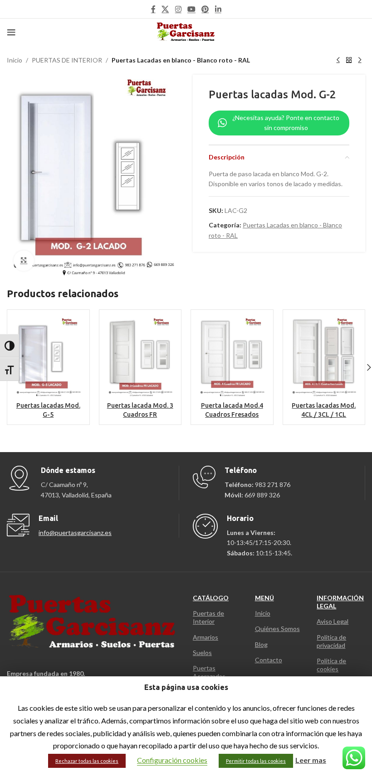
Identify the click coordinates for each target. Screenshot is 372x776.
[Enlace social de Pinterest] (205, 9)
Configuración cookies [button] (172, 760)
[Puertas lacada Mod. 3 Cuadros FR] (140, 357)
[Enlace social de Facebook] (153, 9)
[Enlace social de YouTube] (191, 9)
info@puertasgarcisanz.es (75, 532)
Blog (261, 644)
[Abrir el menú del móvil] (11, 32)
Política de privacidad (331, 641)
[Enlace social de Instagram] (178, 9)
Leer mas (310, 760)
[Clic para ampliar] (24, 261)
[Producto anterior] (338, 60)
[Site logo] (186, 31)
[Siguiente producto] (359, 60)
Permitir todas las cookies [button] (256, 761)
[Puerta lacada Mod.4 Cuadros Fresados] (232, 357)
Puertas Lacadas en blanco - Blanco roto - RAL (181, 60)
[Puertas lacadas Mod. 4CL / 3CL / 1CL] (324, 357)
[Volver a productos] (348, 60)
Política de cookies (331, 665)
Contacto (268, 660)
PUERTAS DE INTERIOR (67, 60)
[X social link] (165, 9)
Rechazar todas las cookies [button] (86, 761)
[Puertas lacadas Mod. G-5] (48, 357)
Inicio (14, 60)
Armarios (205, 637)
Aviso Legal (332, 621)
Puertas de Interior (208, 617)
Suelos (202, 652)
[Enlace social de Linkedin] (218, 9)
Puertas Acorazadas (209, 672)
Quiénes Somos (277, 628)
